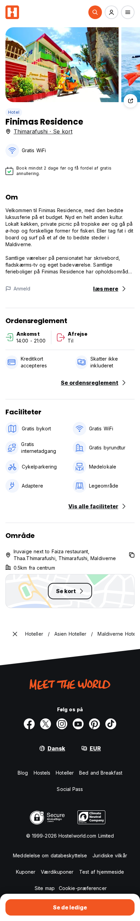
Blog (23, 773)
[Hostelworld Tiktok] (110, 723)
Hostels (42, 773)
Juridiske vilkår (109, 855)
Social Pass (70, 789)
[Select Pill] (95, 12)
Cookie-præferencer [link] (83, 888)
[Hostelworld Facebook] (29, 723)
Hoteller (65, 773)
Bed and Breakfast (100, 773)
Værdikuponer (57, 872)
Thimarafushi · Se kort (43, 131)
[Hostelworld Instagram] (61, 723)
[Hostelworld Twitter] (45, 723)
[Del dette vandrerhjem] (130, 101)
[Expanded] (15, 634)
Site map (45, 888)
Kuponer (26, 872)
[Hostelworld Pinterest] (94, 723)
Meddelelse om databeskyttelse (50, 855)
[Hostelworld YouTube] (78, 723)
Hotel (13, 112)
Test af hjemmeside (101, 872)
